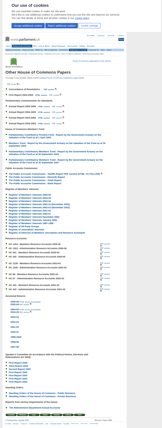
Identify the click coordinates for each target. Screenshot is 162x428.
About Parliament (58, 46)
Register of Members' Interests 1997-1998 (31, 223)
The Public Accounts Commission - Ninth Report (35, 183)
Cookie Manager (93, 423)
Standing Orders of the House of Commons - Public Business (42, 393)
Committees (63, 50)
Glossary (16, 423)
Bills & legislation (51, 50)
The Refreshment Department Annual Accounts (34, 407)
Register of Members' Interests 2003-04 (30, 201)
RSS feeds (111, 35)
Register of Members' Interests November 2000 (34, 217)
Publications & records (78, 50)
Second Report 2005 (20, 369)
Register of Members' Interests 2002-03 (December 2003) (39, 204)
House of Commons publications (71, 54)
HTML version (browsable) (25, 302)
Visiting (82, 46)
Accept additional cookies (28, 25)
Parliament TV (93, 50)
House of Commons (13, 50)
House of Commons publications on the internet (92, 61)
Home (8, 46)
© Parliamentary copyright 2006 (17, 420)
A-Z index (8, 423)
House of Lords (28, 50)
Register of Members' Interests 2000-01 (30, 214)
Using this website (55, 423)
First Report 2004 (18, 375)
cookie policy (82, 18)
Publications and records (52, 54)
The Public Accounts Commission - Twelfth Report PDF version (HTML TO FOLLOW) (55, 174)
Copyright (66, 423)
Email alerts (101, 35)
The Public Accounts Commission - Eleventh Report (37, 177)
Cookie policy (84, 423)
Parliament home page (20, 54)
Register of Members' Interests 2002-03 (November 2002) (39, 207)
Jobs (46, 423)
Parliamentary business (22, 46)
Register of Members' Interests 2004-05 (30, 198)
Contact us (120, 35)
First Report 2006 (18, 363)
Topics (109, 50)
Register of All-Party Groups (24, 226)
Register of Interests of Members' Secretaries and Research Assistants (47, 233)
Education (91, 46)
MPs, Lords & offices (41, 46)
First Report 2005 (18, 372)
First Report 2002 (18, 382)
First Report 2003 (18, 378)
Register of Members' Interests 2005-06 (30, 195)
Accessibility (91, 35)
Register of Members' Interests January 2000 (33, 220)
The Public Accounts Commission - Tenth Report (35, 180)
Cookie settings (89, 25)
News (103, 50)
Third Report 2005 (18, 366)
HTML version (41, 95)
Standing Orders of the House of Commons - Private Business (42, 396)
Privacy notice (75, 423)
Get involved (72, 46)
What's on (39, 50)
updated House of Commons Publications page (59, 78)
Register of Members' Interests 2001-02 (30, 210)
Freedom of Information (36, 423)
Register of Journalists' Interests (26, 229)
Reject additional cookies (61, 25)
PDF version (12, 84)
